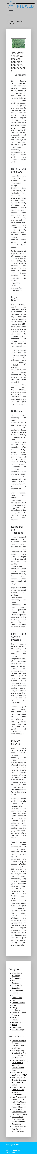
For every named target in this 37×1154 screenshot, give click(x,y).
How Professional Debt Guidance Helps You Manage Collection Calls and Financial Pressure (19, 1102)
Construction (17, 985)
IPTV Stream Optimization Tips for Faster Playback (19, 1111)
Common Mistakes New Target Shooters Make (19, 1129)
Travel (14, 1025)
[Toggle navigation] (9, 13)
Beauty (14, 980)
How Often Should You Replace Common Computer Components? (18, 61)
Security (15, 1017)
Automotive (16, 978)
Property (15, 1015)
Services (15, 1020)
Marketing (16, 1010)
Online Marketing (19, 1012)
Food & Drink (17, 998)
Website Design (18, 1030)
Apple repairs (16, 253)
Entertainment (17, 990)
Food (14, 995)
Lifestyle (15, 1007)
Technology (16, 1022)
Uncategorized (18, 1027)
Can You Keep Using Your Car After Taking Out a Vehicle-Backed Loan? (20, 1065)
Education (16, 988)
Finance (15, 993)
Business (15, 983)
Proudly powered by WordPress (14, 1151)
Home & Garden (18, 1003)
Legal (14, 1005)
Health (14, 1000)
